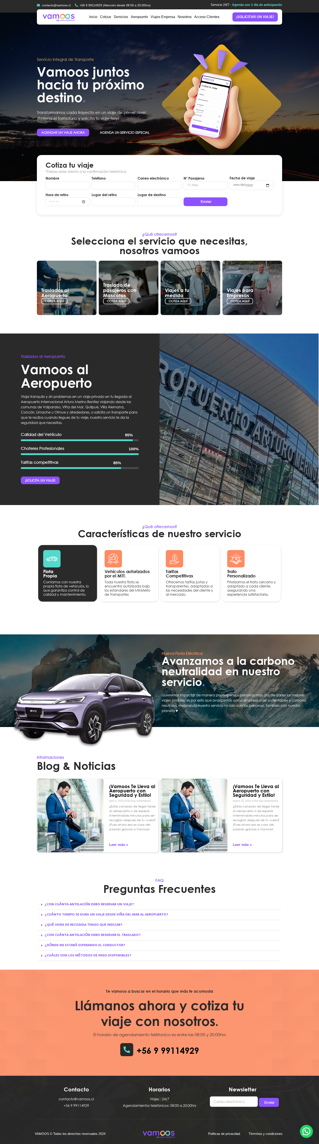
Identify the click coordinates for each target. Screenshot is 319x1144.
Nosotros (185, 17)
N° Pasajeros (194, 178)
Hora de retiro (57, 195)
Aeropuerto (139, 17)
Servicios (121, 17)
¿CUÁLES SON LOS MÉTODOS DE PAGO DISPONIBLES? (88, 956)
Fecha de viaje (242, 178)
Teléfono (99, 178)
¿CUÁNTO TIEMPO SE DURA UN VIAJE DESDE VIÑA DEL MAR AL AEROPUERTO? (106, 915)
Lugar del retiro (104, 195)
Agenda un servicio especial (125, 132)
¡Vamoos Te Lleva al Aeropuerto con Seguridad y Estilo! (132, 790)
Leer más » (118, 845)
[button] (159, 905)
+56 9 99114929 (167, 1050)
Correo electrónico (153, 178)
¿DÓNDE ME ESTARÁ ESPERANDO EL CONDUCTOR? (85, 945)
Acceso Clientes (206, 17)
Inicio (93, 17)
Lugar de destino (152, 195)
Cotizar (105, 17)
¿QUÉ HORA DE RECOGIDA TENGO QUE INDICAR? (83, 925)
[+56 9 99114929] (126, 1049)
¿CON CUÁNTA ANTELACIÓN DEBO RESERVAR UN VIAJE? (89, 904)
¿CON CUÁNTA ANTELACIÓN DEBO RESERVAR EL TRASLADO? (93, 935)
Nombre (52, 178)
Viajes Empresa (163, 17)
